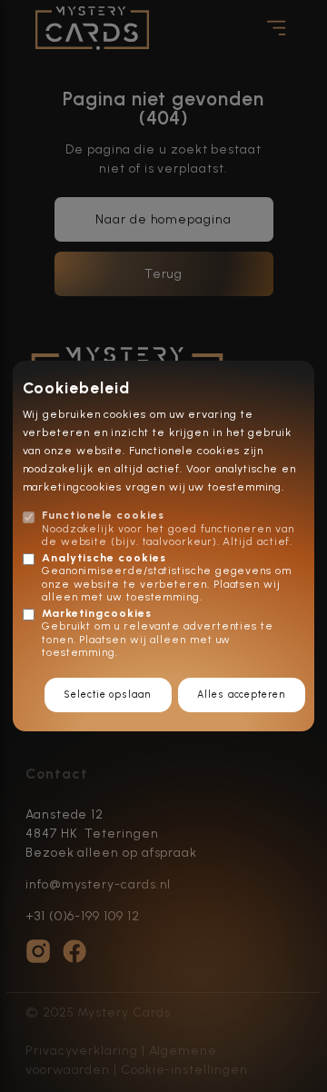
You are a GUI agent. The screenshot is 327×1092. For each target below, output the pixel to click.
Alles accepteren (241, 694)
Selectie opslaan (107, 694)
